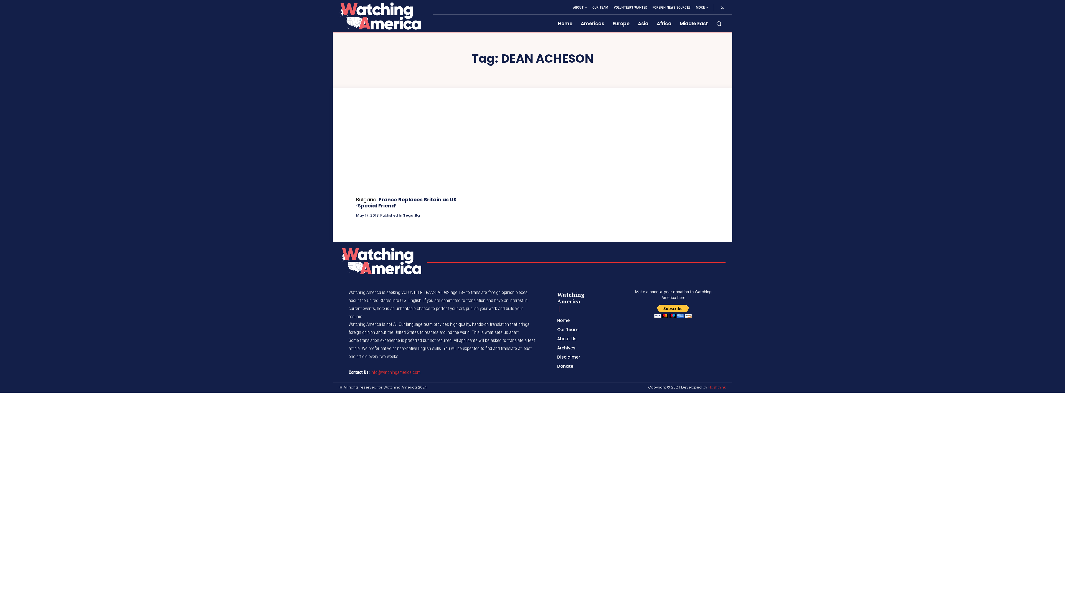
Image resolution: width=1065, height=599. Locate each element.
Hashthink (717, 387)
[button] (719, 23)
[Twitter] (722, 7)
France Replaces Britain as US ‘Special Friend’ (406, 202)
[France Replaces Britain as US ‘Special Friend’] (412, 150)
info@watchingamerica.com (395, 372)
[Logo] (379, 16)
